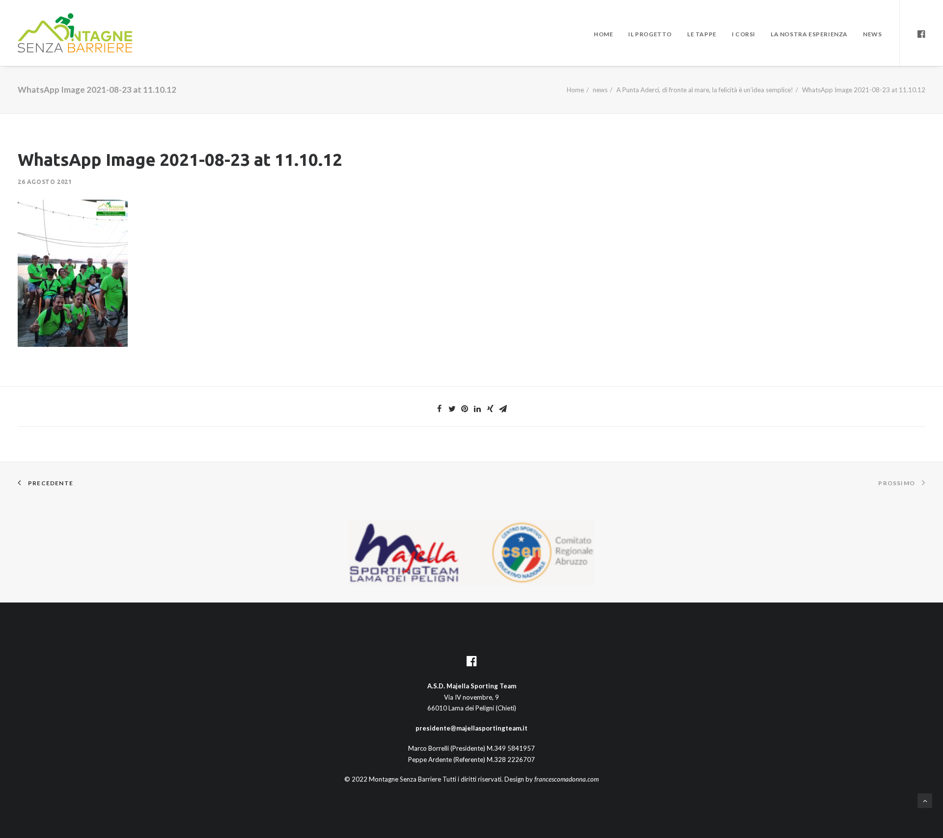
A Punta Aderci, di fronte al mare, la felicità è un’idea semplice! (704, 90)
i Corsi (743, 34)
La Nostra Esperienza (809, 34)
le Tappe (702, 34)
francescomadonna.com (566, 779)
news (600, 90)
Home (603, 34)
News (872, 34)
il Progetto (650, 34)
